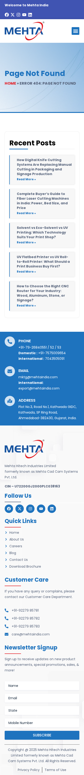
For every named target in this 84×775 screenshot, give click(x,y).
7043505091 (54, 358)
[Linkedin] (30, 15)
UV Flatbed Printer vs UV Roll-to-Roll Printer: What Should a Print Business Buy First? (43, 262)
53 (59, 347)
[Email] (10, 371)
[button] (75, 31)
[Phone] (10, 341)
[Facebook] (7, 15)
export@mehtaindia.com (39, 388)
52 (52, 347)
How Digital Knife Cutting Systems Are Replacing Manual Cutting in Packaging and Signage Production (44, 167)
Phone (24, 341)
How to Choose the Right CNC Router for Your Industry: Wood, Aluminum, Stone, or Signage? (43, 293)
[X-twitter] (12, 15)
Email (23, 370)
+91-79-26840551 (32, 347)
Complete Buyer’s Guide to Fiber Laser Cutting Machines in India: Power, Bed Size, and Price (43, 200)
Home (10, 83)
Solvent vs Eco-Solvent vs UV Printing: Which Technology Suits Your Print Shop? (42, 232)
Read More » (26, 179)
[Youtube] (24, 15)
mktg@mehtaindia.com (38, 377)
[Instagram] (18, 15)
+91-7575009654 (52, 353)
